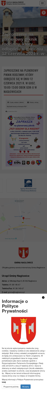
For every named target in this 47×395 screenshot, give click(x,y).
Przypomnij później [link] (11, 386)
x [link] (43, 297)
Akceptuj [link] (25, 386)
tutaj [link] (4, 382)
